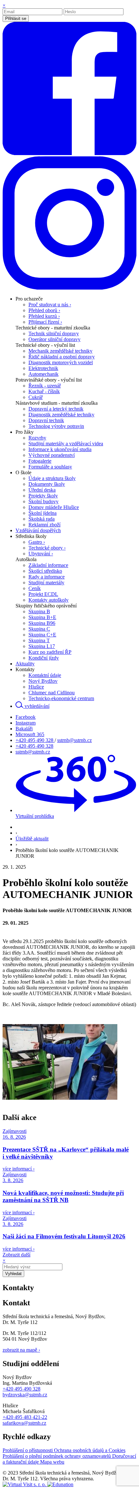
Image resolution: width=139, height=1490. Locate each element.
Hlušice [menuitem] (36, 686)
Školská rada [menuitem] (41, 519)
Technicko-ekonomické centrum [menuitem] (61, 698)
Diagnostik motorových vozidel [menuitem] (60, 362)
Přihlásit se (15, 18)
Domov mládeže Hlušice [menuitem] (53, 507)
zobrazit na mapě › (21, 1350)
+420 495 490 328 (35, 740)
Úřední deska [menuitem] (42, 490)
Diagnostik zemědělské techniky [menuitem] (61, 414)
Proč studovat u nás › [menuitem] (49, 304)
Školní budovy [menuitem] (43, 501)
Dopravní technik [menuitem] (46, 420)
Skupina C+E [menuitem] (42, 634)
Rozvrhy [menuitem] (37, 437)
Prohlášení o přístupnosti (28, 1450)
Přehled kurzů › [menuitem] (44, 316)
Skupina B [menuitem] (39, 611)
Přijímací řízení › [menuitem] (45, 322)
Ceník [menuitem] (34, 588)
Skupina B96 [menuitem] (41, 623)
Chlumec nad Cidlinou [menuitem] (51, 692)
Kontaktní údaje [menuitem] (44, 675)
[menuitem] (29, 298)
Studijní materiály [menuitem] (46, 582)
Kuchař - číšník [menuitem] (44, 391)
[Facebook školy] (69, 153)
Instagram (26, 723)
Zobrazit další (16, 1254)
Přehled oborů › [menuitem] (44, 310)
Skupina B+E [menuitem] (42, 617)
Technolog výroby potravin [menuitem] (56, 426)
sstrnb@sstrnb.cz (74, 740)
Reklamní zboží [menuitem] (44, 524)
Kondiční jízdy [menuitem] (43, 658)
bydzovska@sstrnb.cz (25, 1394)
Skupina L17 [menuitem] (41, 646)
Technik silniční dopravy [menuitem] (53, 333)
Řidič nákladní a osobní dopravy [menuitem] (61, 356)
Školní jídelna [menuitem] (42, 513)
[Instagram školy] (69, 288)
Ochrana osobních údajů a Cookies (89, 1450)
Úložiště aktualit (32, 838)
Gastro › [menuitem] (36, 542)
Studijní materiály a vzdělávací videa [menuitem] (65, 443)
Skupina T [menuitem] (39, 640)
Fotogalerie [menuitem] (39, 461)
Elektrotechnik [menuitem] (43, 368)
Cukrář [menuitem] (35, 397)
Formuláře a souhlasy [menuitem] (50, 466)
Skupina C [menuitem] (39, 629)
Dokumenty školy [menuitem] (46, 484)
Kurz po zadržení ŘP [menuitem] (49, 652)
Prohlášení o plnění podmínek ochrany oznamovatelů (57, 1456)
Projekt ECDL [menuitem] (43, 594)
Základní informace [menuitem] (48, 565)
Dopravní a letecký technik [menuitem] (55, 409)
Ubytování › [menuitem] (40, 553)
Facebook (26, 717)
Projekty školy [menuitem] (43, 495)
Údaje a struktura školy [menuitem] (52, 478)
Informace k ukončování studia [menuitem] (59, 449)
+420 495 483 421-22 (25, 1417)
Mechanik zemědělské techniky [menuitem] (60, 351)
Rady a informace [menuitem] (46, 576)
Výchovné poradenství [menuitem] (51, 455)
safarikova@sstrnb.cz (24, 1423)
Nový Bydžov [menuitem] (43, 681)
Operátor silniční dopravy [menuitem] (54, 339)
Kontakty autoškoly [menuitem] (48, 600)
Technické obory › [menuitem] (47, 548)
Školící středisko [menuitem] (45, 571)
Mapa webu (52, 1462)
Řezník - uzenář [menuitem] (44, 385)
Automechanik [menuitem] (43, 374)
